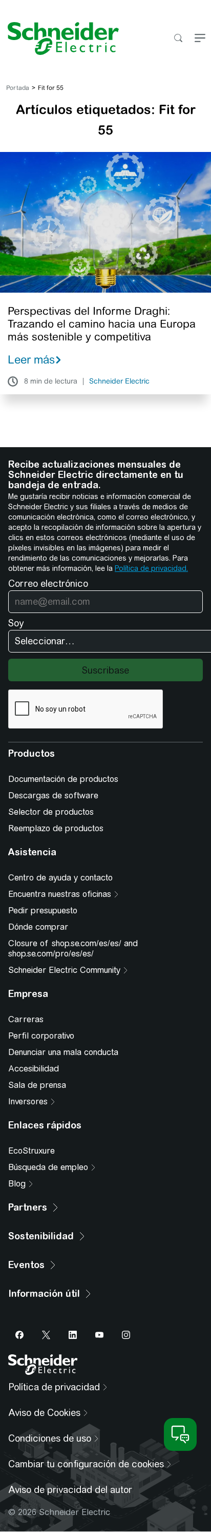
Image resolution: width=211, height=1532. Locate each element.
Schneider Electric (119, 381)
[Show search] (178, 39)
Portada (17, 87)
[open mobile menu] (200, 39)
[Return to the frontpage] (59, 38)
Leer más (31, 359)
